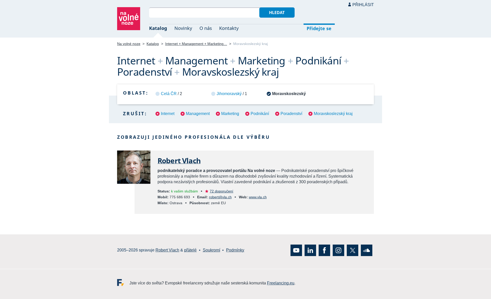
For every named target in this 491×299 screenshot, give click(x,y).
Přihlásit (363, 5)
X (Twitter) (352, 250)
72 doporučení (221, 191)
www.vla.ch (258, 197)
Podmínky (235, 250)
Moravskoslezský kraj (333, 113)
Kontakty (229, 28)
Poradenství (291, 113)
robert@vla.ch (220, 197)
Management (198, 113)
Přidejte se (319, 28)
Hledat (277, 12)
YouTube (296, 250)
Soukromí (211, 250)
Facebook (324, 250)
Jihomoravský (229, 93)
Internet (167, 113)
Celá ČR (169, 93)
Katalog (158, 28)
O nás (205, 28)
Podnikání (260, 113)
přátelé (190, 250)
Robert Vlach (179, 160)
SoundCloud (366, 250)
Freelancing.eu (123, 282)
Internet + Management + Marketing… (196, 44)
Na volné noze (128, 44)
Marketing (230, 113)
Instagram (338, 250)
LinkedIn (310, 250)
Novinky (183, 28)
